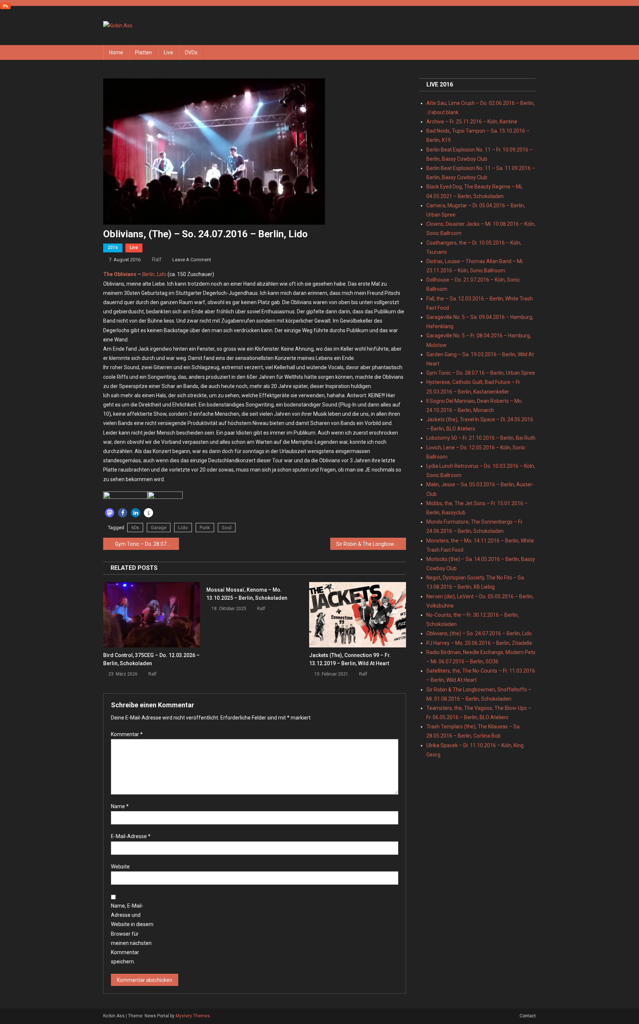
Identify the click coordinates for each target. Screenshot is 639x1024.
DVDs (191, 52)
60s (135, 527)
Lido (183, 527)
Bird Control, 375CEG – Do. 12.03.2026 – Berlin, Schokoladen (151, 659)
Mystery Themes (193, 1015)
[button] (109, 512)
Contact (528, 1015)
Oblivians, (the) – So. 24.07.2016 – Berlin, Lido (479, 633)
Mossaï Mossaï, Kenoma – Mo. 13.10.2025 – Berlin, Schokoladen (246, 594)
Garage (158, 527)
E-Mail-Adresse (131, 836)
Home (116, 52)
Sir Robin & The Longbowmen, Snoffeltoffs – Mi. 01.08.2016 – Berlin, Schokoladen (371, 544)
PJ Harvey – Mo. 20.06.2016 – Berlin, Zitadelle (479, 643)
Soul (226, 527)
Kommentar (127, 734)
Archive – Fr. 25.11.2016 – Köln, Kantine (471, 122)
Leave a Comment (191, 259)
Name (120, 806)
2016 (113, 247)
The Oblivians (119, 274)
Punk (205, 527)
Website (120, 867)
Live (168, 52)
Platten (143, 52)
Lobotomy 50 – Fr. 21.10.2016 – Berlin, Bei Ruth (480, 438)
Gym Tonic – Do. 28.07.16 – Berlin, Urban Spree (147, 544)
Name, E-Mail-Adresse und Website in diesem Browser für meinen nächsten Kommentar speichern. (132, 934)
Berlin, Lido (154, 274)
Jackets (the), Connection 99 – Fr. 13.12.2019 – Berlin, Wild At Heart (350, 659)
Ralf (156, 259)
